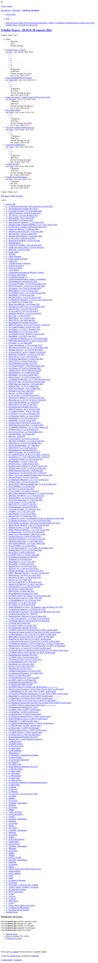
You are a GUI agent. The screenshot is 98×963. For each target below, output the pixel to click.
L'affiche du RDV (12, 164)
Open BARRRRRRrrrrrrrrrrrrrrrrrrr (19, 78)
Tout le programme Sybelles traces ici (20, 127)
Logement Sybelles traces (15, 145)
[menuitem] (8, 19)
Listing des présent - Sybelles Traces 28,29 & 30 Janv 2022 (28, 97)
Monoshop (16, 10)
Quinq (29, 74)
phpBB (15, 952)
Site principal (6, 10)
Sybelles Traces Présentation (16, 177)
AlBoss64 (12, 99)
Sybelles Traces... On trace (16, 50)
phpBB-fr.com (15, 956)
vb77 (29, 140)
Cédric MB (13, 80)
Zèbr (10, 52)
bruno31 (30, 106)
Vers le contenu (7, 6)
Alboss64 (35, 956)
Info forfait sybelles (13, 110)
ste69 (29, 160)
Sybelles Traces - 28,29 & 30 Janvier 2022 (26, 30)
